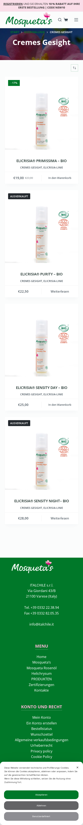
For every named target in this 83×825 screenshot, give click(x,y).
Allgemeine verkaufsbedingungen (41, 740)
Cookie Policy (41, 756)
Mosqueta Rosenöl (42, 668)
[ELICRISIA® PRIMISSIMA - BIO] (41, 113)
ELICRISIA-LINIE (53, 167)
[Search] (60, 19)
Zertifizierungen (41, 684)
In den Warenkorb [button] (59, 178)
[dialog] (41, 793)
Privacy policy (41, 751)
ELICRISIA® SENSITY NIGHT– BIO (41, 500)
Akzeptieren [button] (41, 794)
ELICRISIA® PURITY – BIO (41, 274)
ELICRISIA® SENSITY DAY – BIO (41, 387)
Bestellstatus (41, 728)
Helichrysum (41, 673)
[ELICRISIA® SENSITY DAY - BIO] (41, 340)
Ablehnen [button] (41, 805)
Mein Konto (41, 717)
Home (41, 656)
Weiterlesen (60, 291)
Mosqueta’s (41, 662)
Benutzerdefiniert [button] (41, 816)
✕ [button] (77, 767)
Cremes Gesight (31, 167)
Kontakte (41, 690)
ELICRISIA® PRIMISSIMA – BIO (41, 160)
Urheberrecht (41, 745)
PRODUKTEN (41, 679)
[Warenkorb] (66, 20)
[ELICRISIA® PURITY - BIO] (41, 226)
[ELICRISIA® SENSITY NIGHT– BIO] (41, 453)
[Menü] (76, 20)
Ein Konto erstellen (41, 723)
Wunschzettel (42, 734)
